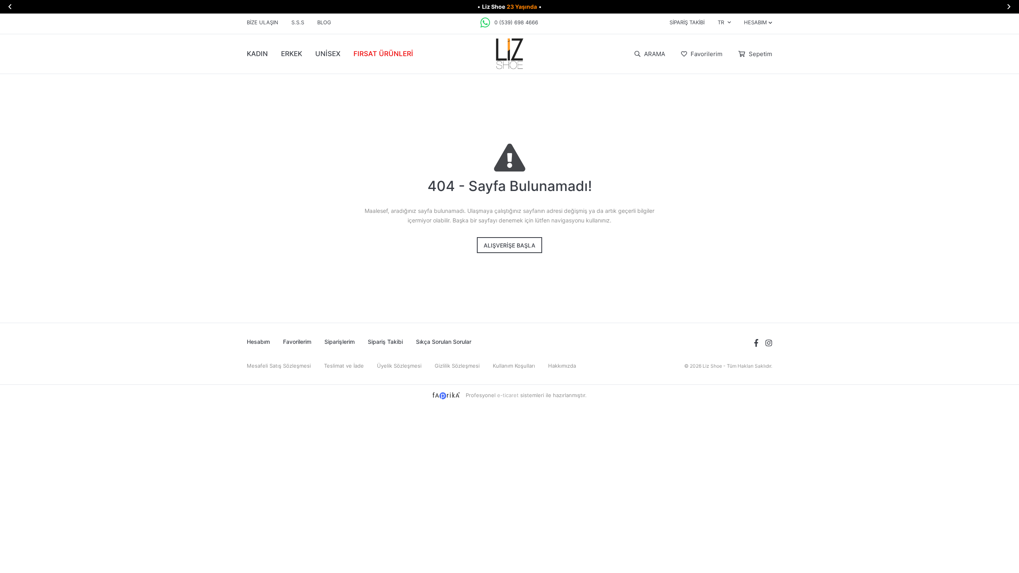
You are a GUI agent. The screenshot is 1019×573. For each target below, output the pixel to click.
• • (509, 6)
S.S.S (297, 22)
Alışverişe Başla (509, 245)
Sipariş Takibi (687, 22)
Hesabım (258, 341)
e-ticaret (508, 395)
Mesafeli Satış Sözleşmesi (279, 366)
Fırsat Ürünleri (383, 54)
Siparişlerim (339, 341)
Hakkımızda (562, 366)
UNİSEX (327, 54)
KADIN (257, 54)
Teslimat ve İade (344, 366)
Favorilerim (705, 54)
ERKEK (291, 54)
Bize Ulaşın (262, 22)
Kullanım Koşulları (514, 366)
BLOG (324, 22)
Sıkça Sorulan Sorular (443, 341)
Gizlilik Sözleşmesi (457, 366)
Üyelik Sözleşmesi (399, 366)
